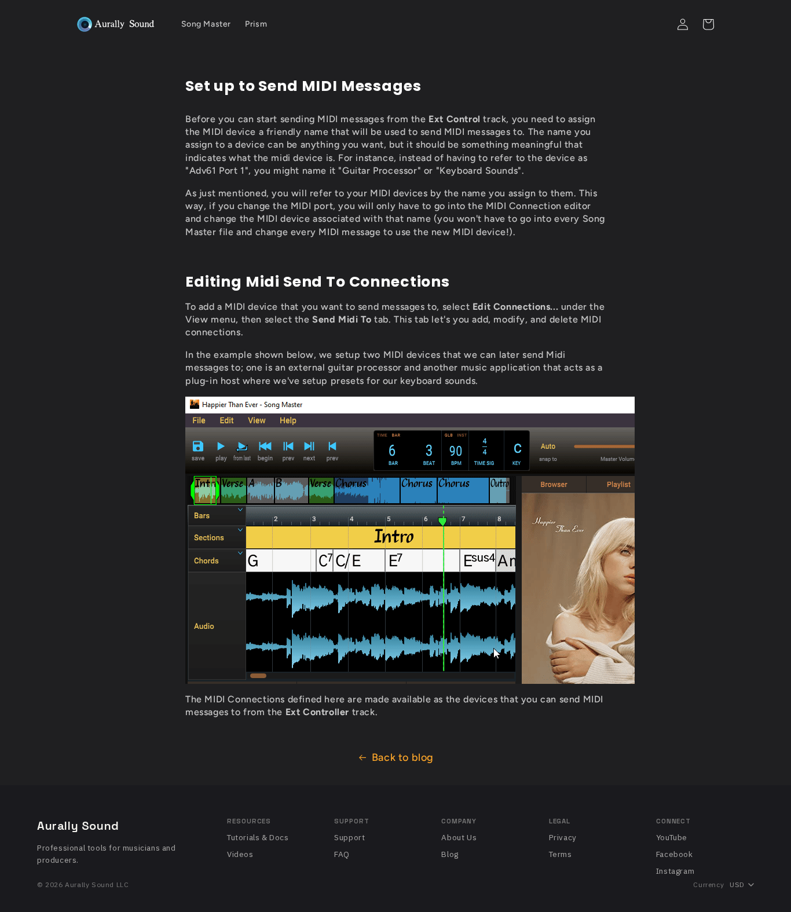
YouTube (671, 837)
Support (349, 837)
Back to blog (403, 757)
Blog (449, 854)
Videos (240, 854)
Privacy (563, 837)
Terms (560, 854)
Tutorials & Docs (258, 837)
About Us (459, 837)
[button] (657, 24)
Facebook (674, 854)
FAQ (342, 854)
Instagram (675, 871)
